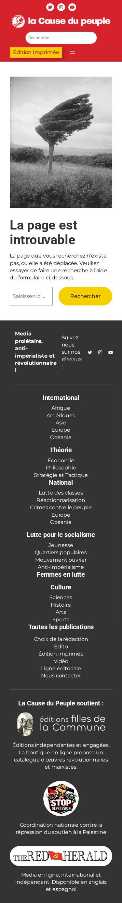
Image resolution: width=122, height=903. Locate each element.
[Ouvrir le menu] (72, 52)
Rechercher (85, 296)
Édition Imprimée (36, 52)
